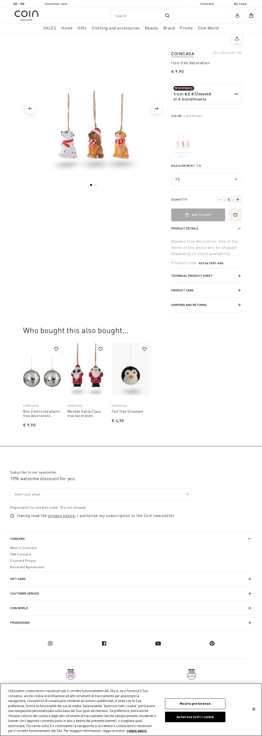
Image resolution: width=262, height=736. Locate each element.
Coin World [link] (208, 27)
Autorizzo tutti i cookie (195, 717)
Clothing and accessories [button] (116, 27)
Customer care (56, 4)
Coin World (19, 608)
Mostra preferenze (195, 703)
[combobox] (141, 15)
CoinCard (17, 539)
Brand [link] (169, 27)
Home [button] (66, 27)
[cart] (251, 15)
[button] (30, 108)
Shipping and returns (189, 305)
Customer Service (24, 593)
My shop (240, 4)
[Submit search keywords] (167, 15)
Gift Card (18, 579)
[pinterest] (212, 643)
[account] (237, 15)
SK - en (18, 4)
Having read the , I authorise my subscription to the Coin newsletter (95, 515)
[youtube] (158, 643)
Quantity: (179, 199)
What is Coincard (23, 548)
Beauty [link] (151, 27)
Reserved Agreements (27, 567)
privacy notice (61, 515)
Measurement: (186, 166)
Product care (182, 290)
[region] (131, 709)
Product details (184, 228)
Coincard (207, 4)
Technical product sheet (192, 276)
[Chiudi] (253, 709)
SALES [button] (49, 27)
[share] (237, 38)
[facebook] (104, 643)
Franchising (20, 622)
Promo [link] (186, 27)
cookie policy (137, 731)
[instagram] (50, 643)
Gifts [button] (82, 27)
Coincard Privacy (23, 561)
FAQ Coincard (20, 554)
